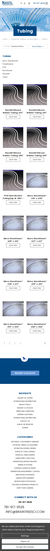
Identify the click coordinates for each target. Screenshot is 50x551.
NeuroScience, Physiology (25, 481)
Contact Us (25, 421)
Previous (4, 548)
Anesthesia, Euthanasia (25, 475)
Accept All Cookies (25, 547)
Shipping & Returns (25, 414)
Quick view (13, 117)
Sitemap (25, 428)
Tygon (5, 77)
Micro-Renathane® (10, 61)
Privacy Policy (25, 404)
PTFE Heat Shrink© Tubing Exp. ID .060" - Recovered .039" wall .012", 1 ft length (13, 197)
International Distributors (25, 401)
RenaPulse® (7, 70)
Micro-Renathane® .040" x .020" (36, 325)
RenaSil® (6, 74)
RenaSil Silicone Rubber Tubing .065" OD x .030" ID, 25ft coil (13, 154)
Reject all (25, 541)
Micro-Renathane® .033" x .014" (36, 282)
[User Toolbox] (24, 3)
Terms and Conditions (25, 411)
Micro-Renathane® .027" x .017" (36, 239)
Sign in (20, 424)
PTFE (4, 67)
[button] (38, 46)
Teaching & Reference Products (25, 485)
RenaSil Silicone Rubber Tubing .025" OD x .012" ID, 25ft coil (37, 154)
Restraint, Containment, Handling (25, 442)
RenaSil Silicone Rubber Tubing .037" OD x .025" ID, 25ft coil (37, 111)
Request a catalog (25, 408)
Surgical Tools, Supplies (25, 451)
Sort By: (7, 46)
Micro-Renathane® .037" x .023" (13, 325)
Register (29, 424)
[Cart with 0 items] (29, 3)
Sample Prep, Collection (25, 458)
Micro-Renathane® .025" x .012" (13, 239)
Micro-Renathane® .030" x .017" (13, 282)
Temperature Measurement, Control (25, 471)
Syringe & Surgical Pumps (25, 468)
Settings (25, 535)
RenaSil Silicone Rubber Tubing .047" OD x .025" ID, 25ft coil (13, 111)
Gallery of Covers (25, 398)
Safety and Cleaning (25, 488)
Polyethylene (8, 64)
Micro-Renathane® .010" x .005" (36, 197)
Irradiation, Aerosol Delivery (25, 461)
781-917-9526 (39, 3)
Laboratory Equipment (25, 478)
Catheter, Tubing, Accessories (25, 445)
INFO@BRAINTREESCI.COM (25, 512)
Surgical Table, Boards (25, 455)
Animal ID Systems (25, 465)
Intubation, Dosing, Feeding (25, 448)
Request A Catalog (25, 373)
